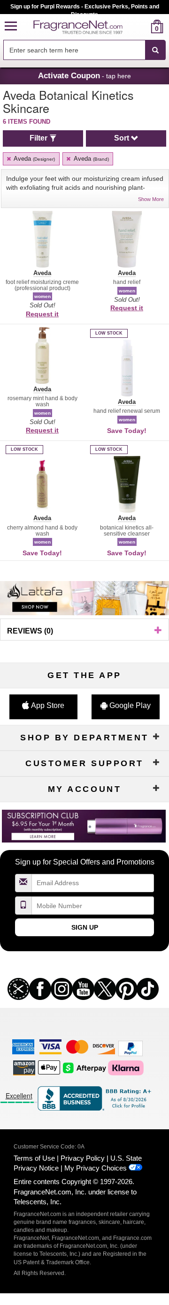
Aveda (33, 158)
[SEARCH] (155, 50)
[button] (10, 26)
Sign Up (84, 927)
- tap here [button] (84, 75)
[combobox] (84, 50)
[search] (142, 26)
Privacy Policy (83, 1158)
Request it (42, 314)
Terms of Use (34, 1158)
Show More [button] (151, 199)
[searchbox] (74, 50)
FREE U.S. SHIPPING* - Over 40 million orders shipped (85, 6)
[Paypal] (130, 1047)
